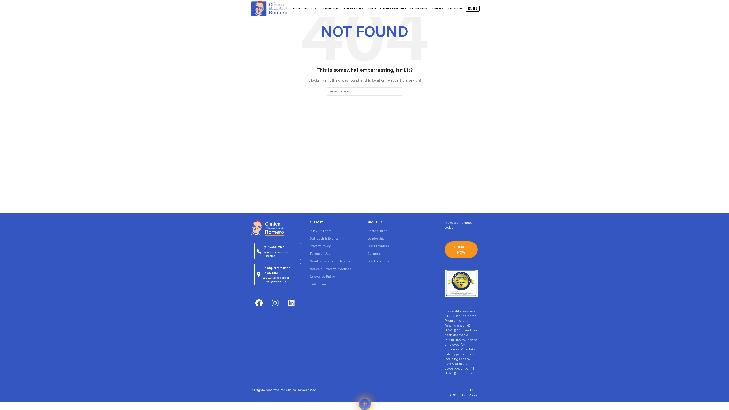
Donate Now (461, 249)
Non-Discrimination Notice (329, 261)
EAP (462, 395)
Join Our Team (320, 231)
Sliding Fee (317, 284)
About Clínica (377, 231)
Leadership (376, 238)
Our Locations (378, 261)
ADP (453, 395)
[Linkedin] (291, 303)
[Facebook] (259, 303)
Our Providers (378, 246)
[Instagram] (275, 303)
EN (470, 8)
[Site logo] (269, 8)
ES (475, 8)
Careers (373, 253)
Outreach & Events (323, 238)
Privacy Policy (320, 246)
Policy (473, 395)
